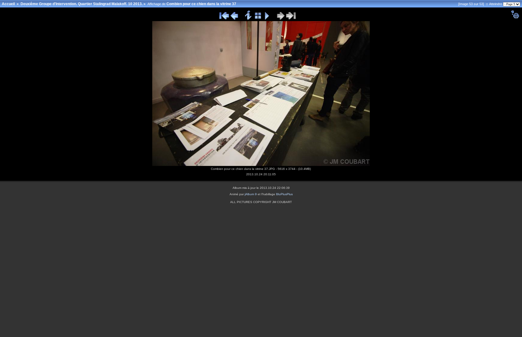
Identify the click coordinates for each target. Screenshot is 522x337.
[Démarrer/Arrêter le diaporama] (267, 19)
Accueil (8, 4)
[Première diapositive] (224, 19)
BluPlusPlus (284, 194)
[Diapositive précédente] (234, 19)
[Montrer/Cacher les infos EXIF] (248, 19)
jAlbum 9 (251, 194)
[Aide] (515, 17)
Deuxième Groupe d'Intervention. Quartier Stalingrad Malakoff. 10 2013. (82, 4)
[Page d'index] (258, 19)
